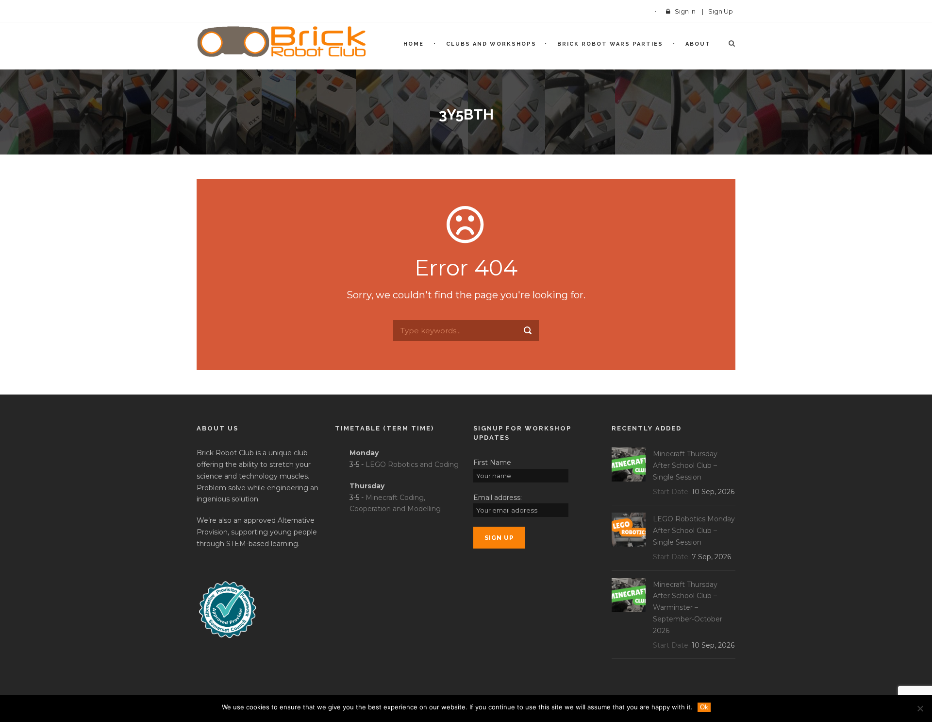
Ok (704, 707)
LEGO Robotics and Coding (412, 464)
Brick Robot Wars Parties (610, 44)
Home (413, 44)
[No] (920, 708)
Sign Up (720, 11)
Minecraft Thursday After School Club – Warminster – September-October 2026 (687, 607)
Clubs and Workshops (491, 44)
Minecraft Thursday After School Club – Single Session (685, 465)
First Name (492, 462)
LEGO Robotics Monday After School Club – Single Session (694, 531)
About (698, 44)
